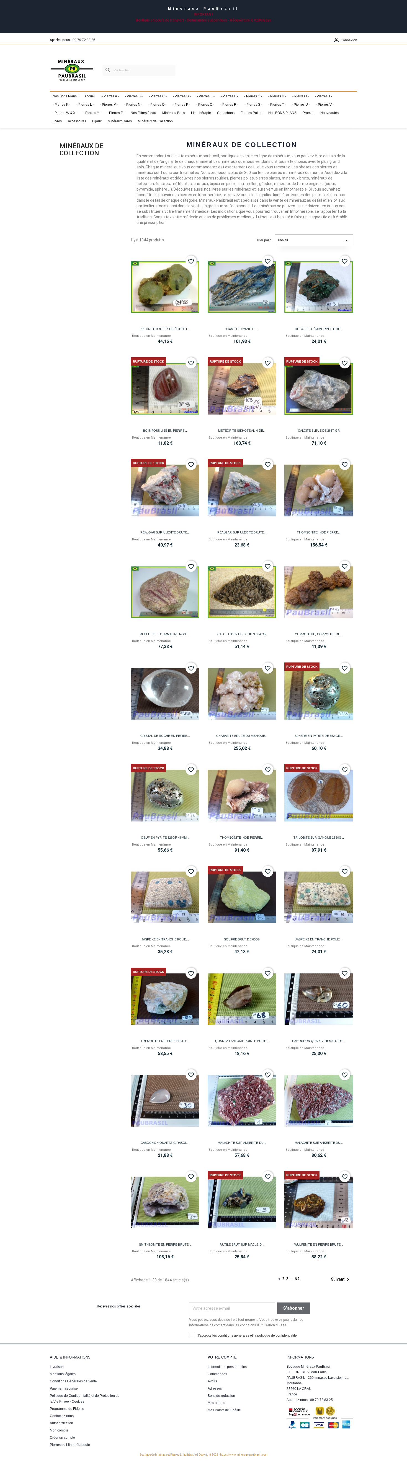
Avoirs (212, 1381)
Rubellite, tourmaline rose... (165, 634)
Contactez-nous (62, 1416)
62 (297, 1279)
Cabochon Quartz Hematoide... (318, 1041)
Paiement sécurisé (64, 1388)
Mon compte (59, 1430)
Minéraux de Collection (81, 149)
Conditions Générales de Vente (73, 1381)
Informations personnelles (227, 1367)
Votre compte (222, 1357)
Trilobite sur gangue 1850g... (318, 837)
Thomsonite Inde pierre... (319, 532)
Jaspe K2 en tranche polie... (165, 939)
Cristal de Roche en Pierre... (165, 735)
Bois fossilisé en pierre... (165, 430)
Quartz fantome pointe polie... (242, 1041)
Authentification (61, 1423)
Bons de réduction (221, 1396)
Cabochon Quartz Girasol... (165, 1142)
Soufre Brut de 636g (242, 939)
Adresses (215, 1388)
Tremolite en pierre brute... (165, 1041)
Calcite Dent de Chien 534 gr (242, 634)
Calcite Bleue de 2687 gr (319, 430)
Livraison (57, 1367)
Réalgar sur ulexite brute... (165, 532)
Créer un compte (62, 1438)
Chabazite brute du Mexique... (241, 735)
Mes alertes (216, 1403)
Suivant (341, 1279)
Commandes (217, 1374)
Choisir (314, 240)
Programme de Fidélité (67, 1409)
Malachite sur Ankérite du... (242, 1142)
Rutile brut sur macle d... (242, 1244)
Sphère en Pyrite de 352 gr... (319, 735)
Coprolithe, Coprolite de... (318, 634)
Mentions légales (63, 1374)
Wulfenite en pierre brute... (318, 1244)
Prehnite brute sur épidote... (165, 329)
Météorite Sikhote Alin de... (242, 430)
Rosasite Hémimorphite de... (319, 329)
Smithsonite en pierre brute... (165, 1244)
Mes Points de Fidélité (224, 1410)
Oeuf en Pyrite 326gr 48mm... (165, 837)
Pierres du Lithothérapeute (70, 1445)
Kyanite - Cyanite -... (241, 329)
